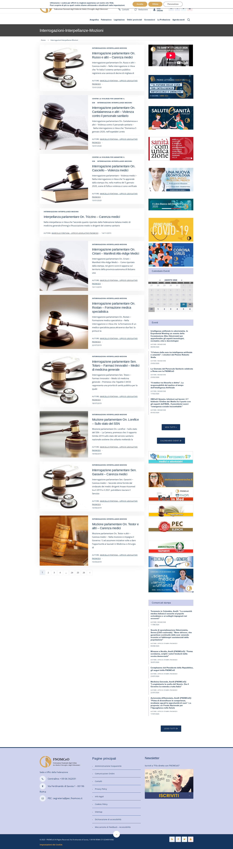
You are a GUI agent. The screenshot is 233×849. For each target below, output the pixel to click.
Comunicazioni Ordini (105, 773)
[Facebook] (178, 839)
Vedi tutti (170, 427)
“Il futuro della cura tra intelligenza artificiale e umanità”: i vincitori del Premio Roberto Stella (171, 354)
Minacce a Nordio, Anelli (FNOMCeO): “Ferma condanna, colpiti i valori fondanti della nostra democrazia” (172, 653)
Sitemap (98, 812)
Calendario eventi (170, 441)
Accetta (140, 4)
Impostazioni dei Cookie (51, 844)
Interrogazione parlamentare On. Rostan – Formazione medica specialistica (113, 307)
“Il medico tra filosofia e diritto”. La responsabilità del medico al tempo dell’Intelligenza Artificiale (167, 385)
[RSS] (172, 839)
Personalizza (173, 4)
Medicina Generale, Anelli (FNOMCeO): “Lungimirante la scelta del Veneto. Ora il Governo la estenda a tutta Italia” (170, 684)
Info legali (99, 796)
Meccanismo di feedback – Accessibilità (113, 827)
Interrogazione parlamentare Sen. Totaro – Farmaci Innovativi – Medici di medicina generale (115, 365)
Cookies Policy (101, 804)
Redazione (143, 9)
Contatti (125, 9)
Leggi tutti (170, 728)
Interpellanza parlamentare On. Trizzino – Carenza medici (82, 217)
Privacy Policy (101, 789)
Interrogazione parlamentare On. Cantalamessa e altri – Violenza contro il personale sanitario (113, 112)
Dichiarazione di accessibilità (108, 819)
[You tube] (190, 839)
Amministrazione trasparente (108, 766)
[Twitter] (184, 839)
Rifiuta (155, 4)
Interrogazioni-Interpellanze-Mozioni (109, 48)
